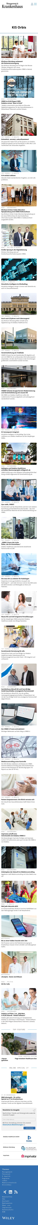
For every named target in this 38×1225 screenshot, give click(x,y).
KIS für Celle (5, 984)
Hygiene (5, 1178)
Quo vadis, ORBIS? (7, 504)
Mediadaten (7, 1203)
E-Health (15, 59)
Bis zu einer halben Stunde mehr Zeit (14, 941)
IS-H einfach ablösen (8, 175)
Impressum (6, 1207)
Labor (4, 1180)
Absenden (29, 1128)
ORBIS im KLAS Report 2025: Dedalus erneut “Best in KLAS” (12, 102)
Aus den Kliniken (13, 247)
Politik (10, 982)
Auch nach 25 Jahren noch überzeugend (15, 318)
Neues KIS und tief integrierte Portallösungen (17, 617)
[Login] (32, 4)
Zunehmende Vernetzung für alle (13, 651)
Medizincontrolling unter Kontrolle (13, 761)
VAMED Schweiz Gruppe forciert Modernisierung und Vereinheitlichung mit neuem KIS (18, 392)
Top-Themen (5, 59)
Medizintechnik (9, 1183)
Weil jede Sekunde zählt (9, 906)
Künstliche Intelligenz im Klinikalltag (14, 284)
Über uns (6, 1205)
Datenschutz (8, 1210)
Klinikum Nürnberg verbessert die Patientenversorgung (12, 62)
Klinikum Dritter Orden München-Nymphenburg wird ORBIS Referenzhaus (15, 211)
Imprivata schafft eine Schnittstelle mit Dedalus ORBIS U (13, 835)
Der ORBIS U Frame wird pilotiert (12, 729)
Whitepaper (5, 938)
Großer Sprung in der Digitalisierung (14, 250)
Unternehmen (11, 99)
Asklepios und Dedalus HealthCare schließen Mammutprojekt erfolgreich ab (15, 469)
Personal (6, 1174)
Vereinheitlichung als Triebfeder (12, 353)
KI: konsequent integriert (10, 432)
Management (7, 1172)
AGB (3, 1212)
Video (3, 282)
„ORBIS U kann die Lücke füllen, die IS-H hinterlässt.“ (11, 543)
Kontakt (5, 1201)
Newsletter (7, 1197)
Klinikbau (6, 1185)
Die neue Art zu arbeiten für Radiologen (15, 579)
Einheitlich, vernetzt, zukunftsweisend (15, 139)
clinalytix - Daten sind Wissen (11, 977)
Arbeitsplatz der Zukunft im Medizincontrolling (18, 872)
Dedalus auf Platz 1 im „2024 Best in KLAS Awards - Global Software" (13, 1014)
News (3, 99)
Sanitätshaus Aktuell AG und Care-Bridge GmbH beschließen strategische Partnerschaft (17, 690)
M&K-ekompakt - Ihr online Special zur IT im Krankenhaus (12, 1098)
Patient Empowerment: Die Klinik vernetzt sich (17, 800)
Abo (3, 1199)
